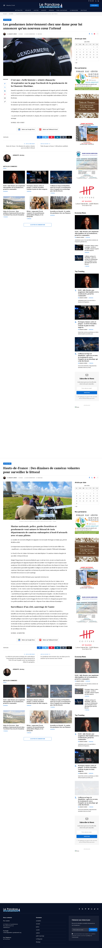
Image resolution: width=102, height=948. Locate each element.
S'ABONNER (94, 5)
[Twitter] (5, 87)
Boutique (84, 10)
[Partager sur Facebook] (89, 34)
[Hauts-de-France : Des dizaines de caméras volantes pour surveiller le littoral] (37, 501)
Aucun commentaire (30, 34)
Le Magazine (74, 10)
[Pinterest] (5, 94)
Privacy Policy (86, 398)
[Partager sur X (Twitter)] (92, 34)
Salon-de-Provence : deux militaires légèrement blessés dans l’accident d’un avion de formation (13, 213)
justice (36, 10)
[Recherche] (98, 1)
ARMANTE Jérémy (13, 34)
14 (90, 52)
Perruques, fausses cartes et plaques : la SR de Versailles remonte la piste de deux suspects (37, 187)
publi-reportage (62, 10)
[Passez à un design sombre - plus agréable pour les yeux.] (96, 1)
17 (76, 54)
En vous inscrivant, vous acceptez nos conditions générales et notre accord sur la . (83, 935)
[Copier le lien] (5, 101)
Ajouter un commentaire (37, 224)
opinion (51, 10)
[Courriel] (5, 98)
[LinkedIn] (5, 90)
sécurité (28, 10)
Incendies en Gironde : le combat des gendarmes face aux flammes (60, 212)
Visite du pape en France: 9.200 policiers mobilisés (54, 146)
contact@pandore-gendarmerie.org (12, 932)
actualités (19, 10)
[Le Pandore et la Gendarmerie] (51, 5)
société (43, 10)
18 (80, 54)
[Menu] (4, 5)
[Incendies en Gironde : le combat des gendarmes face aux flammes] (61, 202)
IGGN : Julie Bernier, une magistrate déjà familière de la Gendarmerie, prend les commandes (14, 187)
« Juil (76, 62)
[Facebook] (5, 83)
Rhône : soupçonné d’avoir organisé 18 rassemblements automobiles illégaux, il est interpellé (35, 213)
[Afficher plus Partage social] (97, 34)
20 (86, 54)
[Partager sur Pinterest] (94, 34)
